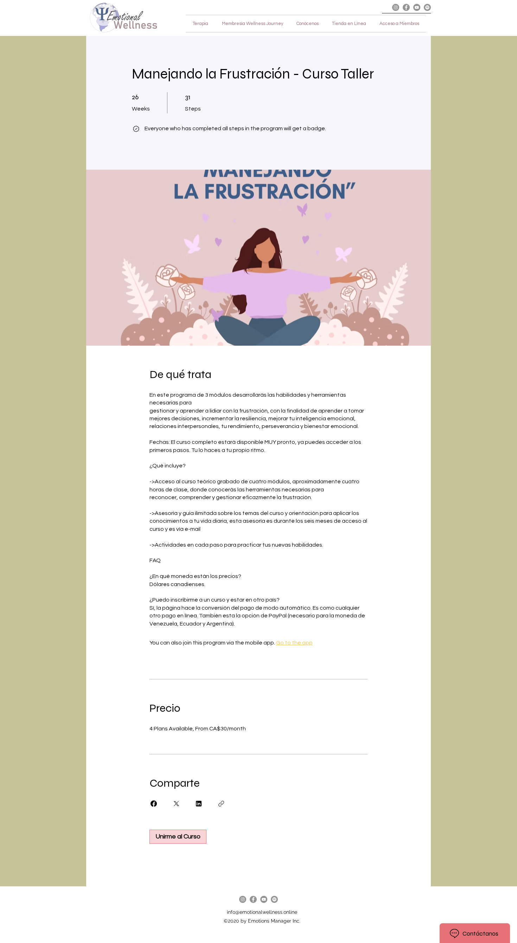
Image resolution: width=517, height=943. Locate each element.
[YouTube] (416, 7)
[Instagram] (395, 7)
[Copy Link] (221, 803)
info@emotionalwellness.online (262, 912)
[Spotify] (427, 7)
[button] (349, 23)
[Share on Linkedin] (198, 803)
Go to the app (294, 643)
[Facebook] (406, 7)
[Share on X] (176, 803)
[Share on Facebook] (153, 803)
